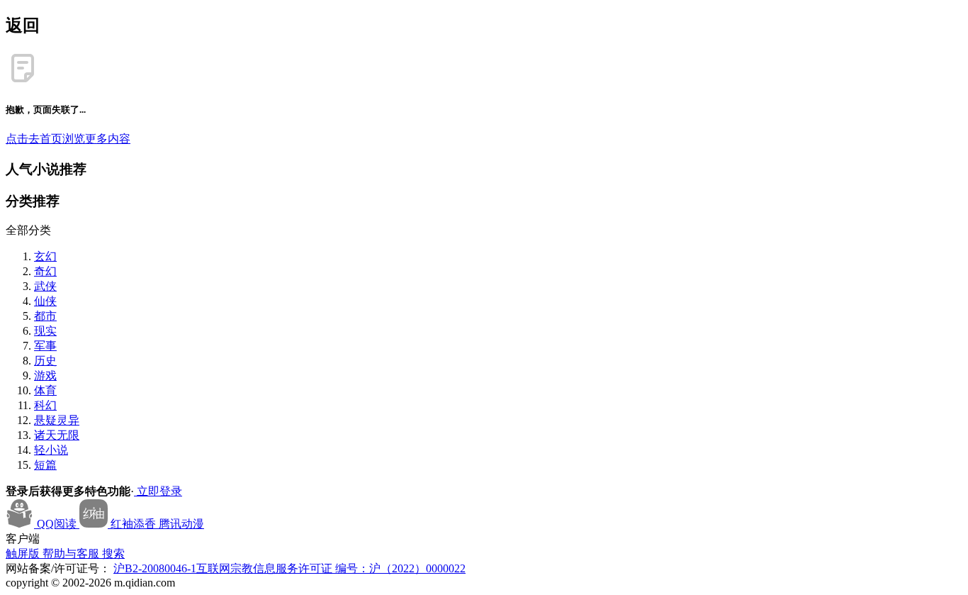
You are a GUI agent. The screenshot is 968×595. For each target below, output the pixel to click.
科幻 (45, 405)
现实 (45, 331)
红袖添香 (133, 524)
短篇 (45, 465)
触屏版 (24, 553)
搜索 (113, 553)
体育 (45, 390)
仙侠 (45, 301)
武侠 (45, 286)
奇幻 (45, 271)
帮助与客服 (72, 553)
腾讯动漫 (181, 524)
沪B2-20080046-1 (154, 568)
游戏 (45, 375)
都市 (45, 316)
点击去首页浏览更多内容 (68, 139)
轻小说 (51, 450)
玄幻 (45, 256)
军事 (45, 346)
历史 (45, 361)
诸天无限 (56, 435)
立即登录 (158, 491)
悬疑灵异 (56, 420)
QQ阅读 (56, 524)
